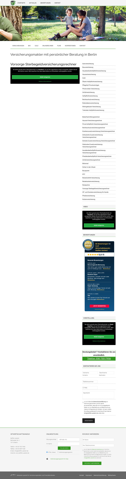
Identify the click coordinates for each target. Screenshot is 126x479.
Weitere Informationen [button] (45, 81)
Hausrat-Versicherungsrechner (92, 120)
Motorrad (85, 163)
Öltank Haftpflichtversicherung (92, 81)
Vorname (85, 375)
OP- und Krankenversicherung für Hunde (95, 192)
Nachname (102, 375)
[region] (63, 23)
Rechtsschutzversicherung (90, 99)
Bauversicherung (87, 67)
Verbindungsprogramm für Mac (59, 459)
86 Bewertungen (101, 244)
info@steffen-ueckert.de (91, 413)
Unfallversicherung (88, 92)
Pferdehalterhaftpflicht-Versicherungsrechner (96, 156)
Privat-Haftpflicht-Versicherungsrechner (95, 124)
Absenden (89, 421)
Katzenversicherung (88, 199)
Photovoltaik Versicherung (90, 89)
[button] (2, 23)
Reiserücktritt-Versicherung (91, 178)
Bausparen (85, 171)
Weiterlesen (106, 268)
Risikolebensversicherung (90, 103)
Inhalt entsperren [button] (45, 77)
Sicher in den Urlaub (88, 167)
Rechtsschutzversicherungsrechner (93, 128)
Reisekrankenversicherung (90, 181)
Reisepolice (86, 185)
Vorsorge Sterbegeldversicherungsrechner (95, 188)
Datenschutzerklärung (99, 401)
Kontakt (81, 475)
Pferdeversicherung (88, 196)
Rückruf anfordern (92, 463)
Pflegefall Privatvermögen (90, 85)
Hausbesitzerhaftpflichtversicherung (94, 71)
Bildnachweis (112, 475)
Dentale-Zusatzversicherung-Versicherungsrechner (98, 141)
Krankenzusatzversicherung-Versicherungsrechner (98, 131)
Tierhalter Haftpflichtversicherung (93, 110)
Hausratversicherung (89, 74)
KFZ (83, 174)
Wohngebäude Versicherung (91, 107)
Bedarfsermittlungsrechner (91, 117)
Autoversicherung (88, 64)
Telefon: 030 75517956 (99, 358)
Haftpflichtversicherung (90, 96)
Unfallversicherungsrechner (91, 160)
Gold (83, 78)
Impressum (89, 475)
